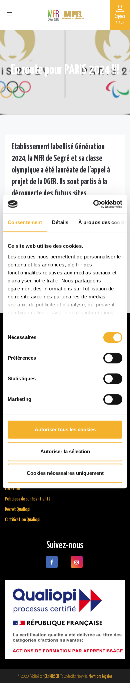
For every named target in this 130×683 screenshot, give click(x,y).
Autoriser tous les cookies (65, 429)
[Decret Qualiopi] (65, 619)
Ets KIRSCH (51, 676)
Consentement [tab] (25, 222)
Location (12, 489)
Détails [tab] (60, 222)
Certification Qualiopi (22, 519)
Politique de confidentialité (28, 499)
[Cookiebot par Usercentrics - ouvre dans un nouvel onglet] (93, 204)
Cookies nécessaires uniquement (65, 473)
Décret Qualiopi (17, 509)
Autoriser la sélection (65, 451)
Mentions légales (100, 676)
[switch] (112, 358)
